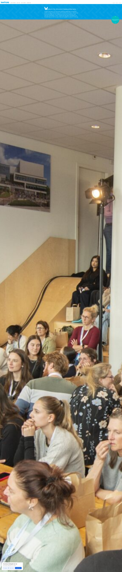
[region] (12, 566)
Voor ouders (23, 2)
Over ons (18, 2)
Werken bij (29, 2)
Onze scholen (13, 2)
